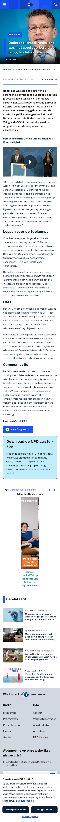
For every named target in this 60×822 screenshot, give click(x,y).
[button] (5, 5)
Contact (37, 713)
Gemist (7, 737)
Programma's (10, 719)
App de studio (41, 725)
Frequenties (9, 713)
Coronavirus (17, 490)
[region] (30, 162)
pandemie (30, 490)
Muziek (7, 731)
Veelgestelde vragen (44, 719)
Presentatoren (11, 725)
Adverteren (39, 731)
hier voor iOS (28, 469)
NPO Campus (40, 737)
